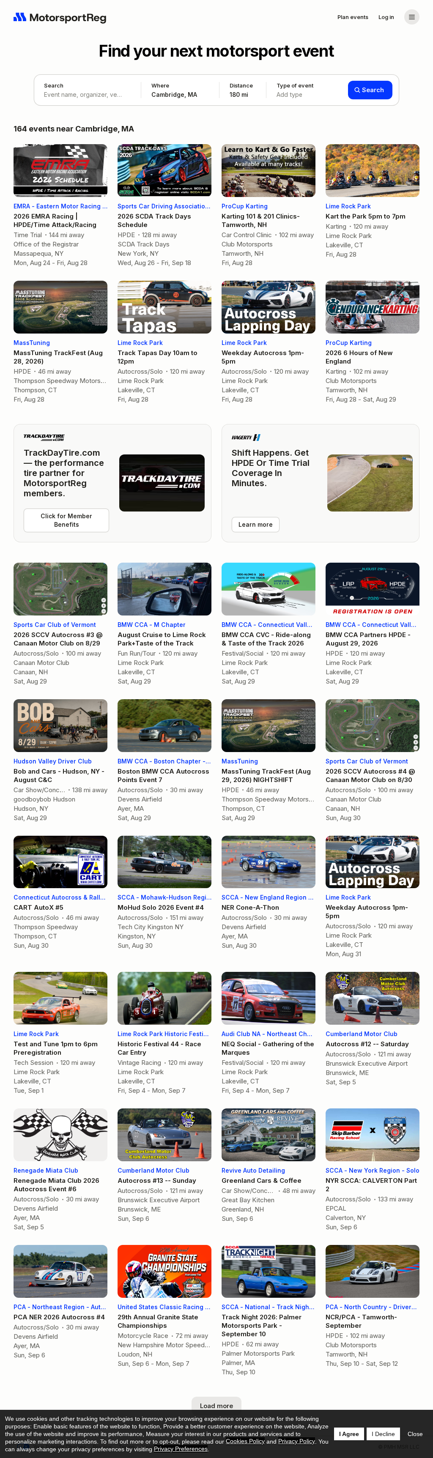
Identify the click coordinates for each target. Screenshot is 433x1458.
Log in (386, 17)
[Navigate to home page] (60, 16)
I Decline (383, 1434)
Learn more (255, 524)
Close (415, 1434)
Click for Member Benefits (66, 520)
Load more (216, 1406)
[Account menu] (411, 17)
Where (160, 85)
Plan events (352, 17)
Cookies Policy (245, 1441)
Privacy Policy (296, 1441)
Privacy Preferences (181, 1448)
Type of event (295, 90)
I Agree (349, 1434)
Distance (241, 90)
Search (53, 85)
